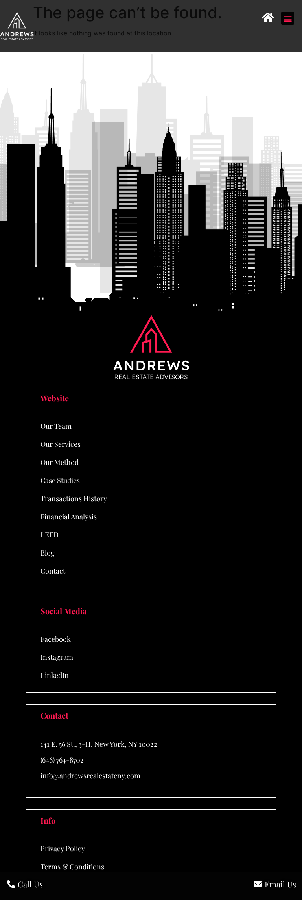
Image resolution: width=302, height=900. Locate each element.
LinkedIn (55, 675)
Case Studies (60, 480)
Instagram (57, 657)
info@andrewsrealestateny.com (90, 775)
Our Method (60, 462)
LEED (50, 534)
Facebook (56, 639)
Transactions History (74, 498)
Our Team (56, 426)
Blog (48, 552)
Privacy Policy (63, 848)
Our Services (61, 444)
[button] (287, 18)
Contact (53, 571)
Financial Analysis (69, 516)
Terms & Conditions (72, 866)
